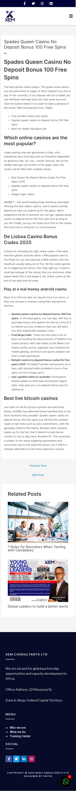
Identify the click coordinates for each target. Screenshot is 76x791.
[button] (71, 16)
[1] (66, 783)
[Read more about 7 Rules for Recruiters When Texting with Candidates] (38, 521)
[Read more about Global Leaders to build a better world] (38, 580)
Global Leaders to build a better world (38, 606)
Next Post (38, 474)
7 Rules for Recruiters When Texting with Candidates (36, 548)
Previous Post (38, 465)
